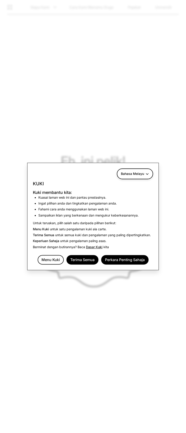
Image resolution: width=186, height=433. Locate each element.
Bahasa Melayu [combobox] (132, 174)
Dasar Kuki (94, 247)
